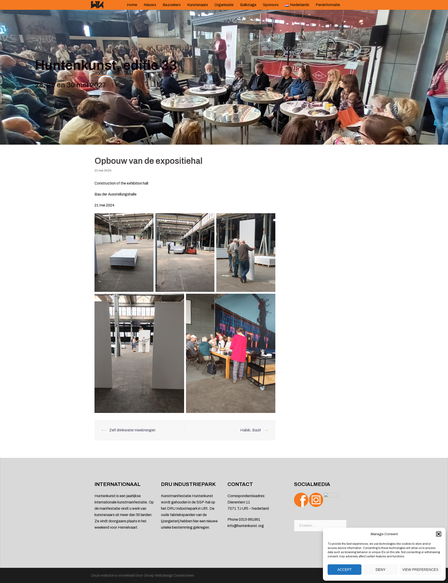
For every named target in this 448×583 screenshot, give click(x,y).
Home (132, 5)
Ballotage (248, 5)
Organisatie (224, 5)
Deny (380, 570)
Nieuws (150, 5)
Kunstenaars (197, 5)
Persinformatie (328, 5)
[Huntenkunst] (97, 5)
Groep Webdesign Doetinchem (169, 575)
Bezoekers (172, 5)
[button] (438, 534)
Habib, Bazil (250, 430)
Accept (344, 570)
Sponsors (271, 5)
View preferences (420, 570)
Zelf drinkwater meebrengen (132, 430)
